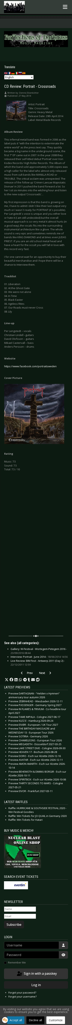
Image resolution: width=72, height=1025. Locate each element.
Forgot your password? (22, 992)
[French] (9, 73)
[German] (13, 73)
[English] (6, 73)
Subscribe (14, 924)
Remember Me (17, 962)
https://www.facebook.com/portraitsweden (30, 366)
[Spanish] (24, 73)
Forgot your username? (22, 996)
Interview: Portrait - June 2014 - (39, 657)
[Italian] (17, 73)
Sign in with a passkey (40, 973)
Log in (36, 985)
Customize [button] (56, 1020)
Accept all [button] (16, 1020)
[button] (6, 680)
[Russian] (20, 73)
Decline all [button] (35, 1020)
